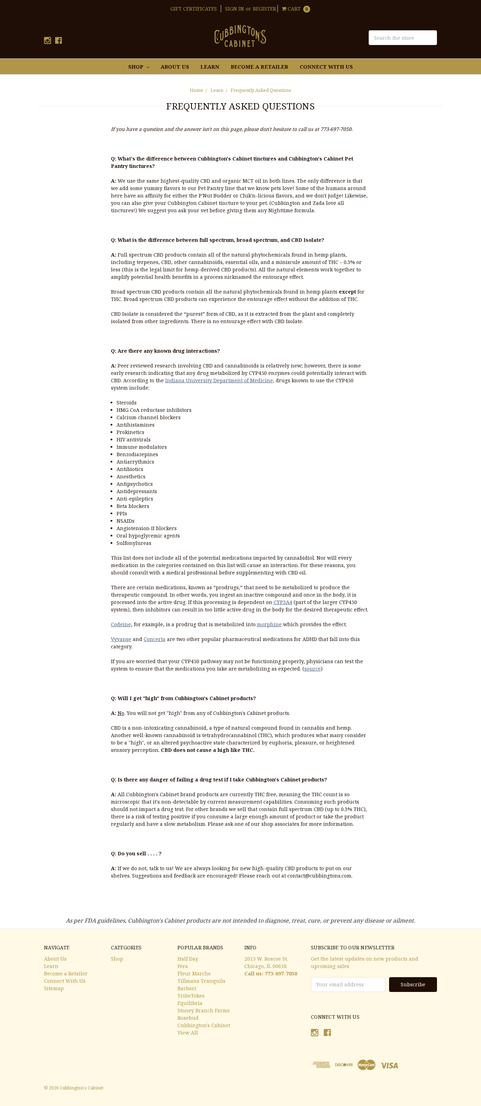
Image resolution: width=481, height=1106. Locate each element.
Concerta (154, 639)
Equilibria (189, 1003)
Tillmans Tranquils (201, 981)
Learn (209, 66)
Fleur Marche (194, 973)
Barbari (186, 988)
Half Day (187, 958)
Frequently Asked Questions (261, 90)
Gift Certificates (193, 8)
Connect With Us (326, 66)
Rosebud (188, 1017)
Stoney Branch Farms (203, 1010)
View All (187, 1032)
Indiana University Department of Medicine (219, 380)
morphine (269, 624)
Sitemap (54, 988)
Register (264, 8)
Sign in (234, 8)
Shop (136, 66)
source (312, 668)
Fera (182, 966)
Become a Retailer (259, 66)
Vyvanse (121, 639)
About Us (175, 66)
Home (196, 90)
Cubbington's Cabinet (203, 1025)
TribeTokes (191, 995)
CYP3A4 (283, 602)
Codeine (121, 624)
